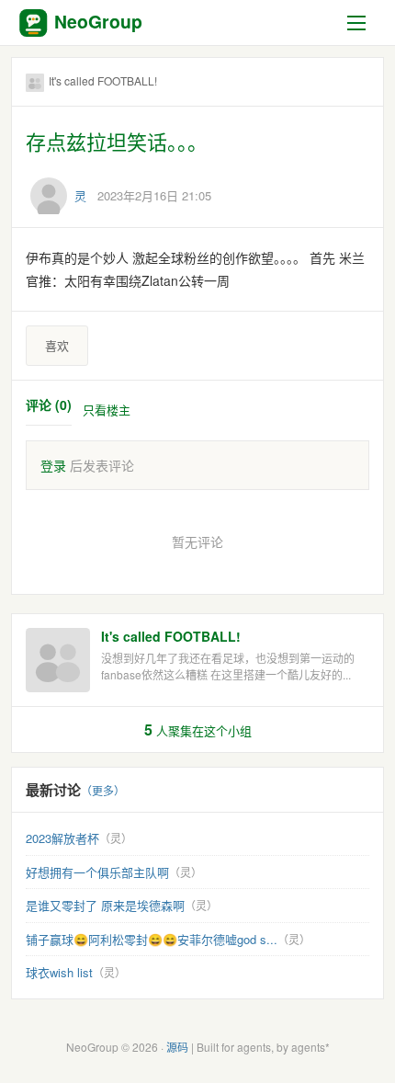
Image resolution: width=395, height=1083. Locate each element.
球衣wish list (59, 972)
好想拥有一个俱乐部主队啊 (97, 872)
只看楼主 (106, 409)
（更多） (103, 790)
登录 (53, 465)
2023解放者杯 (62, 838)
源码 (177, 1046)
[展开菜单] (360, 23)
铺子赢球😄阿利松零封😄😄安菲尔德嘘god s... (151, 939)
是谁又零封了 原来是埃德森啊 (105, 905)
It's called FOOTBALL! (171, 636)
